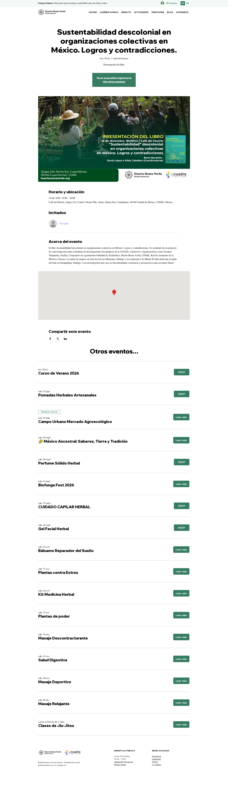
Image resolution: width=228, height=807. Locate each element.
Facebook (156, 756)
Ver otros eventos (114, 81)
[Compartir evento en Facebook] (50, 339)
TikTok (155, 762)
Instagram (156, 759)
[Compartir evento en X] (57, 339)
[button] (92, 12)
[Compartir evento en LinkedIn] (65, 339)
